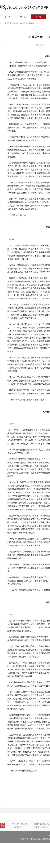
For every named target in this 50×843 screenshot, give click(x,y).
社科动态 (22, 23)
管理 (23, 17)
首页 (8, 17)
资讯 (38, 17)
